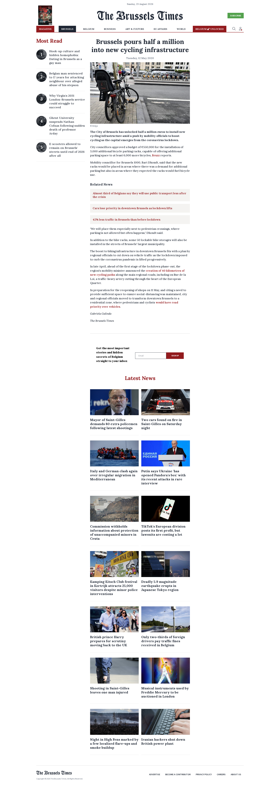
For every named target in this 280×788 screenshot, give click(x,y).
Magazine (45, 29)
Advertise (154, 774)
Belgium (88, 29)
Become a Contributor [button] (178, 774)
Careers (221, 774)
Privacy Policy (204, 774)
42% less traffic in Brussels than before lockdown (126, 219)
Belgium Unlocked (209, 29)
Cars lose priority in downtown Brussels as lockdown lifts (132, 208)
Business (110, 29)
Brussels (67, 29)
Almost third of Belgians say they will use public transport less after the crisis (139, 195)
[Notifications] (240, 29)
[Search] (234, 29)
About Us (236, 774)
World (181, 29)
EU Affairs (160, 29)
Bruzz (156, 155)
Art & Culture (134, 29)
